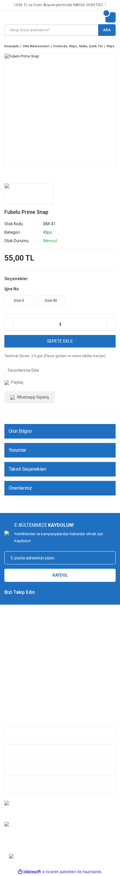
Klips (47, 232)
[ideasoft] (29, 872)
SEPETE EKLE (60, 341)
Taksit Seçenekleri (27, 469)
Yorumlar (17, 450)
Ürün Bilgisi (20, 431)
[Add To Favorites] (21, 370)
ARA (107, 30)
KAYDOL (60, 575)
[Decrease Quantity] (9, 324)
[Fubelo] (28, 193)
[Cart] (110, 17)
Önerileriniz (20, 488)
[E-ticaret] (59, 871)
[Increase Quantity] (110, 324)
